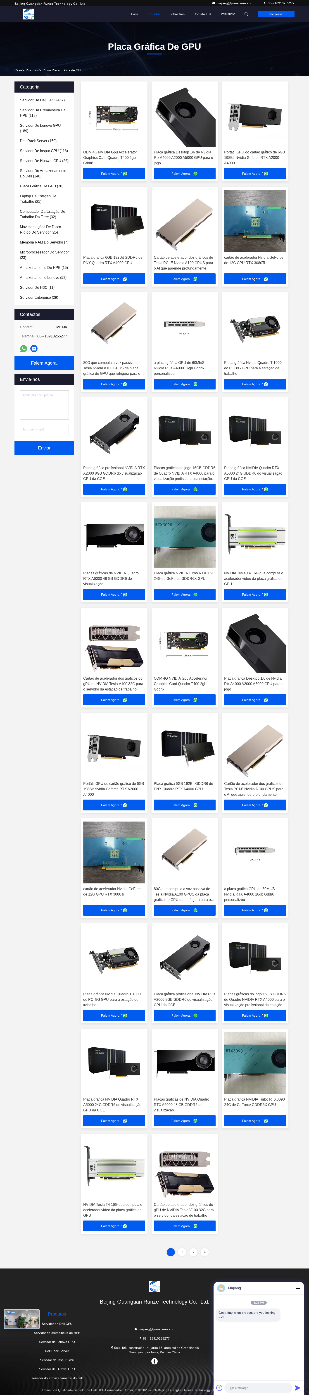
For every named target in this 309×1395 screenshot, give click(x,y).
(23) (44, 255)
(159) (38, 141)
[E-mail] (34, 348)
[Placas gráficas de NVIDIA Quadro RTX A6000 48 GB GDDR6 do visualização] (114, 537)
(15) (44, 268)
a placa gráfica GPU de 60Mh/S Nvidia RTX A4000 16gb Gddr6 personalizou (179, 368)
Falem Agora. (44, 363)
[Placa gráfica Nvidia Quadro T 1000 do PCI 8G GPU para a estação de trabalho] (255, 326)
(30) (41, 186)
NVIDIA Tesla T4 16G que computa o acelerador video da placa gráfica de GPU (253, 578)
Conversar (276, 14)
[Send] (297, 1388)
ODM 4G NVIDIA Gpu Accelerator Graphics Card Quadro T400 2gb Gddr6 (110, 157)
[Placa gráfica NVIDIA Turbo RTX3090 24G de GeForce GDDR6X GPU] (185, 537)
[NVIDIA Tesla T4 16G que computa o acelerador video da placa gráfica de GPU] (255, 537)
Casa (134, 14)
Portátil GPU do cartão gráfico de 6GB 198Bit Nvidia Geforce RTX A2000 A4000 (254, 157)
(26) (44, 161)
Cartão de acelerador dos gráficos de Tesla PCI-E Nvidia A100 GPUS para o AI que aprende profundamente (183, 263)
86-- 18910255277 (281, 3)
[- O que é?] (23, 348)
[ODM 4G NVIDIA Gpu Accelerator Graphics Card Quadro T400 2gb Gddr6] (114, 116)
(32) (42, 214)
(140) (43, 173)
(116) (44, 151)
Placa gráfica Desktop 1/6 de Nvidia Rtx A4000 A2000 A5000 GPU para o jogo (183, 157)
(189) (40, 128)
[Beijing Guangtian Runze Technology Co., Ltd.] (28, 14)
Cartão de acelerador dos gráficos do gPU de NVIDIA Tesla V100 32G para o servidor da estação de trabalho (113, 683)
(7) (44, 242)
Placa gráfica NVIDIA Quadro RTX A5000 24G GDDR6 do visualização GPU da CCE (253, 473)
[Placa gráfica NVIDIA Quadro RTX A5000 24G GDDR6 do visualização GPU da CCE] (255, 431)
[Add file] (219, 1388)
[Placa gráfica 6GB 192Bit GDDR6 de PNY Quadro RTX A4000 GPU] (114, 221)
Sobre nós (177, 14)
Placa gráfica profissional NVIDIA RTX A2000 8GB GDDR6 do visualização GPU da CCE (114, 473)
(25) (38, 198)
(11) (37, 287)
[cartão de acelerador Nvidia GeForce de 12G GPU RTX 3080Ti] (255, 221)
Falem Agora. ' (111, 173)
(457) (42, 100)
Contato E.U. (203, 14)
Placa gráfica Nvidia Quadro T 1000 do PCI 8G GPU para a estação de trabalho (253, 368)
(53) (43, 277)
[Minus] (297, 1288)
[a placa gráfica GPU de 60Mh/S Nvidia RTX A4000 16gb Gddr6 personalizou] (185, 326)
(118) (43, 112)
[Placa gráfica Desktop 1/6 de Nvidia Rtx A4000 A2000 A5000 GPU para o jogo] (185, 116)
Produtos (153, 14)
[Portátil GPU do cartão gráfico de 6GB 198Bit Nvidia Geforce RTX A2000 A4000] (255, 116)
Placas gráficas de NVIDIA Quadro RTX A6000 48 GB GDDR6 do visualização (111, 578)
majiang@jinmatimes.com (235, 3)
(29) (39, 297)
